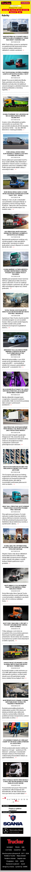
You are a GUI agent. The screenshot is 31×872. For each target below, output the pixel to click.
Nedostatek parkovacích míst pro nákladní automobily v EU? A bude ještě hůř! (15, 468)
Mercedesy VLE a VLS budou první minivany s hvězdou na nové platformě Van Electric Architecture (15, 352)
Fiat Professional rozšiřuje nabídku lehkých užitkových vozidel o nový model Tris (15, 74)
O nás (20, 8)
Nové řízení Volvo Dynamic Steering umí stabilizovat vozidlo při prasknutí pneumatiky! (15, 702)
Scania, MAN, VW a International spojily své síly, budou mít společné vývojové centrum (15, 547)
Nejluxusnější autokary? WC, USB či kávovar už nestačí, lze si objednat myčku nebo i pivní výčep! (15, 391)
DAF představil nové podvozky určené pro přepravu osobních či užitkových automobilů (15, 233)
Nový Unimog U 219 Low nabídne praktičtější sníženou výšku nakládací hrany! (15, 587)
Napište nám (21, 858)
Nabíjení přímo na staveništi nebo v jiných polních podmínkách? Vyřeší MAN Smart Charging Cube (15, 38)
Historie (25, 10)
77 (13, 802)
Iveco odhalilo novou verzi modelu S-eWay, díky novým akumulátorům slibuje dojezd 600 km (15, 781)
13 (24, 799)
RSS (16, 861)
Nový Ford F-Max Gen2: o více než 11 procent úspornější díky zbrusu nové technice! (15, 625)
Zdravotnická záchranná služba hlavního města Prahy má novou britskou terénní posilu (15, 664)
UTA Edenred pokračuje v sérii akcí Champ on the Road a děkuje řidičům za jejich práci (16, 741)
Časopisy (13, 12)
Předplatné (10, 861)
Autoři (23, 864)
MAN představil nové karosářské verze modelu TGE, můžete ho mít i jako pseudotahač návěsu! (15, 428)
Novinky (5, 10)
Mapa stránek (21, 856)
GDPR (22, 861)
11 (19, 799)
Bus (20, 12)
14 (27, 799)
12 (21, 799)
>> (23, 50)
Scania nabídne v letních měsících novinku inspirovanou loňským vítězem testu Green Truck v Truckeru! (15, 272)
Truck (13, 10)
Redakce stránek (10, 858)
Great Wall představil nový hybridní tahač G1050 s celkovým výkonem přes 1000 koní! (15, 508)
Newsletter (13, 8)
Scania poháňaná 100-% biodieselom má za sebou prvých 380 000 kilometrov (15, 116)
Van (18, 10)
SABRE (25, 867)
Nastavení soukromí (12, 864)
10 (16, 799)
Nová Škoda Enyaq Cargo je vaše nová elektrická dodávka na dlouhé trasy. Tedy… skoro (15, 193)
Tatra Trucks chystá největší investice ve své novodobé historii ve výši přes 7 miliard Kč (15, 311)
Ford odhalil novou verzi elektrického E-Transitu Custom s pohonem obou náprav (15, 153)
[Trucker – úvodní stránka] (6, 5)
